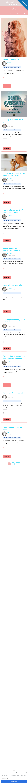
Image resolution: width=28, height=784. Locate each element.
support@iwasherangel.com (15, 2)
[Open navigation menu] (2, 8)
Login (18, 13)
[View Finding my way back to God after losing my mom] (14, 162)
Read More (6, 86)
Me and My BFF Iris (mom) (13, 393)
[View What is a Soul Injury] (14, 37)
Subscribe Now (14, 781)
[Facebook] (9, 5)
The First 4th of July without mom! (12, 67)
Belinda (9, 396)
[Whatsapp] (14, 5)
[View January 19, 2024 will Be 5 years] (14, 104)
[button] (3, 13)
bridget (9, 62)
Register (24, 13)
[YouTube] (16, 5)
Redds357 (9, 125)
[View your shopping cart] (10, 13)
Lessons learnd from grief (12, 285)
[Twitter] (11, 5)
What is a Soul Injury (11, 59)
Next (18, 463)
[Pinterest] (13, 5)
